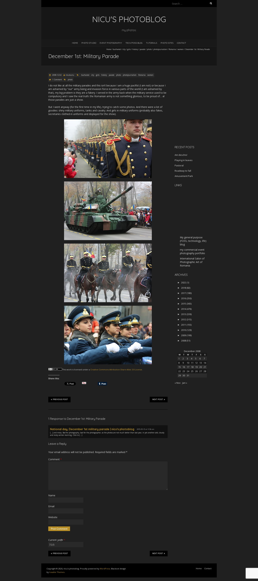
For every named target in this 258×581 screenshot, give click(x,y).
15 (179, 367)
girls (129, 49)
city (124, 49)
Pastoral (179, 165)
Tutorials (151, 43)
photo (149, 49)
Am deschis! (181, 154)
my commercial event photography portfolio (192, 251)
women (181, 49)
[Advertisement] (197, 118)
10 (188, 362)
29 (179, 375)
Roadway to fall (183, 170)
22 (179, 371)
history (135, 49)
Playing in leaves (184, 160)
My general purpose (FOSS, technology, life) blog (193, 241)
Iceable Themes (56, 572)
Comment (55, 459)
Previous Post (60, 399)
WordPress (105, 568)
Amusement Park (184, 176)
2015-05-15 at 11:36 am (145, 429)
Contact (181, 43)
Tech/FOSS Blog (134, 43)
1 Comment (57, 79)
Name (51, 495)
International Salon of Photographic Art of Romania (192, 262)
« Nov (178, 382)
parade (142, 49)
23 (184, 371)
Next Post (157, 399)
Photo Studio (88, 43)
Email (51, 506)
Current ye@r (56, 540)
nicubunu (70, 75)
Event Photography (111, 43)
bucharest (117, 49)
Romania (172, 49)
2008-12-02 (57, 75)
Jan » (184, 382)
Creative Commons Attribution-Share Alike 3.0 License (116, 369)
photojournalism (160, 49)
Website (52, 517)
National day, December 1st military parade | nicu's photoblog (92, 429)
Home (75, 43)
